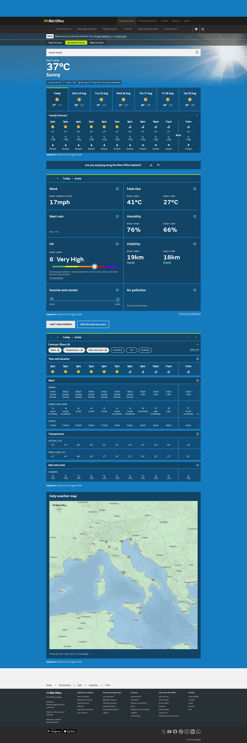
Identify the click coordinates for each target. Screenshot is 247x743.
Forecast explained (190, 313)
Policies (191, 693)
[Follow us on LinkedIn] (192, 731)
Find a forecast (63, 29)
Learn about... (171, 29)
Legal (190, 703)
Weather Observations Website (55, 713)
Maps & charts (110, 29)
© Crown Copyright (193, 740)
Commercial (164, 700)
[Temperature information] (197, 434)
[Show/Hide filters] (197, 344)
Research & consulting (140, 709)
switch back (121, 36)
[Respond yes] (151, 165)
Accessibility (193, 697)
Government (136, 697)
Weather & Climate (85, 693)
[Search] (196, 51)
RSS (190, 709)
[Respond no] (158, 165)
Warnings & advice (86, 29)
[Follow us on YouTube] (169, 731)
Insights (134, 713)
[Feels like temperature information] (194, 189)
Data (133, 706)
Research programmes (148, 21)
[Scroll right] (197, 115)
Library (105, 713)
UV (131, 350)
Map (97, 42)
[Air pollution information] (194, 290)
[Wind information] (197, 380)
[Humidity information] (194, 216)
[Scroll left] (190, 115)
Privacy (191, 706)
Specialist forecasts (148, 29)
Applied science (109, 706)
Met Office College (54, 697)
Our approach (108, 697)
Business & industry (139, 703)
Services (164, 21)
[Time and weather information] (197, 359)
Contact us (163, 713)
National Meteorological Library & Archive (55, 704)
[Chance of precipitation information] (117, 216)
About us (176, 21)
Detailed (76, 42)
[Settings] (196, 29)
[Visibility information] (194, 244)
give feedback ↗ (104, 36)
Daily (55, 42)
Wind (52, 350)
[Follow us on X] (163, 731)
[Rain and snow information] (197, 465)
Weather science (110, 700)
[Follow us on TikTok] (181, 731)
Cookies (191, 700)
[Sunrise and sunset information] (117, 290)
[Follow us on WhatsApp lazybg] (198, 731)
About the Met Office (167, 693)
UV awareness (56, 278)
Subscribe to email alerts (169, 716)
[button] (131, 539)
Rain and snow (95, 350)
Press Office (164, 703)
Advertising (135, 716)
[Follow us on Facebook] (175, 731)
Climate (128, 29)
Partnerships (164, 709)
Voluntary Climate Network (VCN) (53, 720)
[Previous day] (51, 178)
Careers (187, 21)
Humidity (117, 350)
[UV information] (117, 244)
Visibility (145, 350)
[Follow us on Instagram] (186, 731)
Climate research (110, 703)
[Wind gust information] (117, 189)
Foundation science (111, 709)
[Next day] (57, 178)
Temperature (71, 350)
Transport (135, 700)
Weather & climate (127, 21)
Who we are (164, 697)
